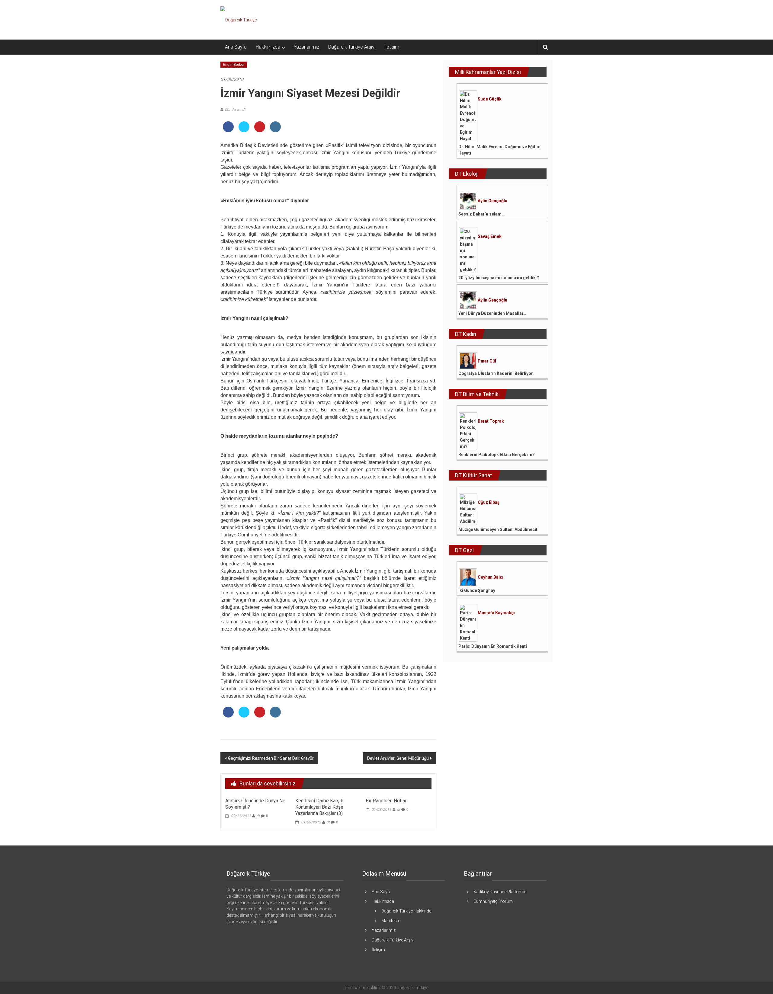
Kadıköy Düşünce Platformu (500, 891)
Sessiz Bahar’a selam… (481, 214)
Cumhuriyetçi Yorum (493, 901)
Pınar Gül (487, 361)
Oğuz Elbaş (488, 502)
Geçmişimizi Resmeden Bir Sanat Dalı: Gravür (271, 758)
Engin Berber (234, 64)
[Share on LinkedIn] (275, 130)
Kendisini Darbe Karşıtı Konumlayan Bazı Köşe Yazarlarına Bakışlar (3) (319, 807)
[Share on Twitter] (244, 130)
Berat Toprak (491, 421)
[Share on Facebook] (228, 130)
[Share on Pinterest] (259, 130)
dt (258, 816)
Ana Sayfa (236, 47)
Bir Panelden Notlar (386, 801)
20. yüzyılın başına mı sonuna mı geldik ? (498, 277)
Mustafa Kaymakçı (496, 612)
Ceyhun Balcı (490, 577)
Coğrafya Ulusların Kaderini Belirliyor (495, 373)
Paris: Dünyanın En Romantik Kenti (492, 646)
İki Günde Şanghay (476, 590)
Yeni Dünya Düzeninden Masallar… (492, 313)
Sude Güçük (490, 99)
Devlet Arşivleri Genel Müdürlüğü (398, 758)
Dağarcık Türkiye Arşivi (351, 47)
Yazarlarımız (306, 47)
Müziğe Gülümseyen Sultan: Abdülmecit (497, 529)
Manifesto (391, 920)
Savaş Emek (490, 236)
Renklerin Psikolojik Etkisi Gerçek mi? (496, 454)
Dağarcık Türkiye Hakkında (406, 911)
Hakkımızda (268, 47)
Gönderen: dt (235, 109)
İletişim (391, 47)
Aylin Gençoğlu (492, 200)
